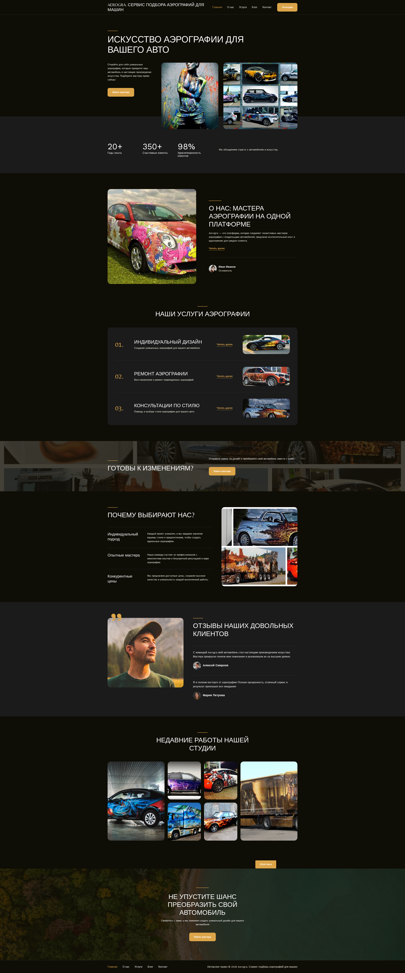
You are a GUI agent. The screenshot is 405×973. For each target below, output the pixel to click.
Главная (217, 7)
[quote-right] (116, 617)
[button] (287, 7)
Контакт (266, 7)
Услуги (243, 7)
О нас (230, 7)
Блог (254, 7)
